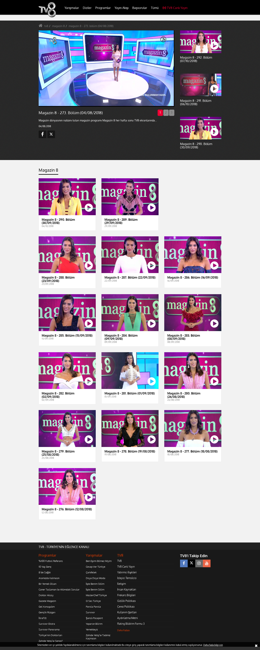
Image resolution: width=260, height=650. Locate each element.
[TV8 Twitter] (191, 563)
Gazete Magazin (47, 600)
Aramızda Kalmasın (49, 578)
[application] (106, 68)
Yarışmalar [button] (72, 8)
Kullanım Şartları (127, 612)
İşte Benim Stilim (95, 583)
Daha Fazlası (123, 630)
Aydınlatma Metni (127, 618)
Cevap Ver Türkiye (95, 566)
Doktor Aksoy (46, 595)
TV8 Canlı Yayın (177, 8)
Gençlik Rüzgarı (47, 612)
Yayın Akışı (121, 8)
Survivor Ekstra (47, 623)
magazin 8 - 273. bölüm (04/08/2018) (91, 26)
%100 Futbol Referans (51, 560)
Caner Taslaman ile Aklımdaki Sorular (59, 589)
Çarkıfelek (91, 572)
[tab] (48, 171)
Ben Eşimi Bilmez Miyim (99, 560)
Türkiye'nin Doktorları (50, 635)
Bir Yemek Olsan (47, 583)
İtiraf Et (42, 618)
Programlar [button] (103, 8)
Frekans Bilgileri (126, 595)
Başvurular (139, 8)
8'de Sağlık (45, 572)
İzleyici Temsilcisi (126, 578)
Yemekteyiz (92, 629)
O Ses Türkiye (93, 600)
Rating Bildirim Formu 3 (131, 623)
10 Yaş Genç (45, 566)
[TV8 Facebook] (184, 563)
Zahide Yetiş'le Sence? (51, 640)
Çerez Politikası (126, 606)
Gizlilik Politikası (126, 600)
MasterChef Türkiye (96, 595)
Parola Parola (93, 606)
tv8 (46, 26)
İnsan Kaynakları (126, 589)
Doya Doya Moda (95, 578)
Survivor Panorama (49, 629)
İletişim (121, 583)
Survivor (90, 612)
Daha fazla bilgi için (213, 645)
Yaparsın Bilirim (94, 623)
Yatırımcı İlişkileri (127, 572)
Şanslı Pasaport (94, 618)
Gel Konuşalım (47, 606)
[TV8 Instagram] (199, 563)
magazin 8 (58, 26)
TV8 (119, 560)
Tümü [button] (155, 8)
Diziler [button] (87, 8)
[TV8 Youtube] (207, 563)
